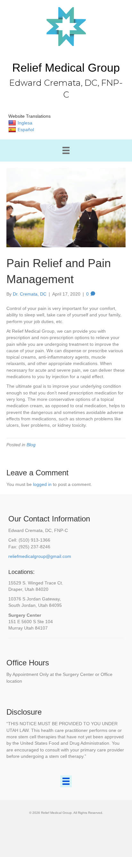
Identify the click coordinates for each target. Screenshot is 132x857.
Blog (31, 444)
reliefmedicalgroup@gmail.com (39, 556)
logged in (42, 484)
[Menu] (66, 150)
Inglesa (25, 122)
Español (26, 129)
